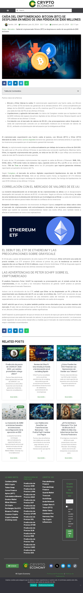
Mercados (11, 29)
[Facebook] (51, 566)
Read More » (14, 397)
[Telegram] (63, 566)
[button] (7, 10)
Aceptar (33, 585)
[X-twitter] (57, 566)
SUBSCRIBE (69, 533)
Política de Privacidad (55, 574)
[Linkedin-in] (69, 566)
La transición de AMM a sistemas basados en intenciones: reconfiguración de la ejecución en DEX (14, 427)
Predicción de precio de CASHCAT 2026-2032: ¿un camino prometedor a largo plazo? (14, 369)
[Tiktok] (75, 566)
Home (4, 29)
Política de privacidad (46, 585)
